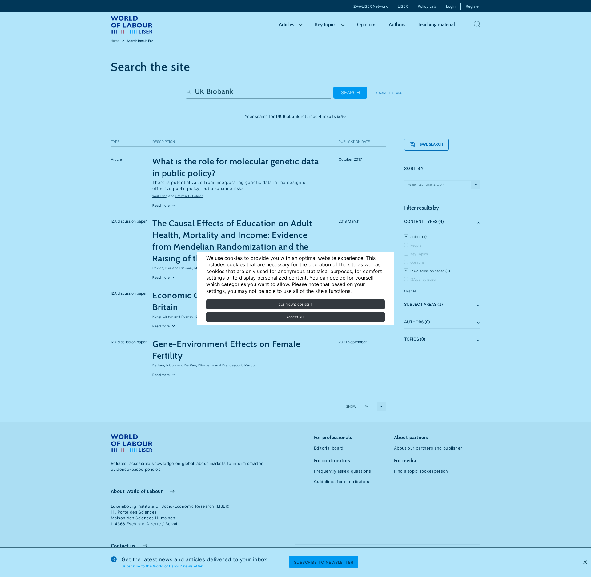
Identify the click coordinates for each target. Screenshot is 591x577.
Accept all (295, 317)
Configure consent (295, 304)
